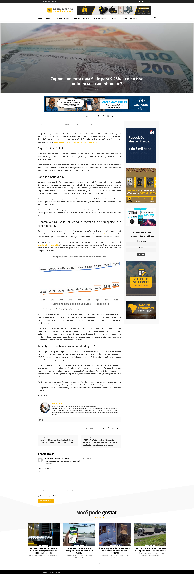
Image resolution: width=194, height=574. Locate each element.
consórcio (102, 234)
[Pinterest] (103, 116)
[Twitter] (146, 1)
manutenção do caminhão (48, 245)
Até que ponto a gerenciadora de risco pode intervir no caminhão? (150, 549)
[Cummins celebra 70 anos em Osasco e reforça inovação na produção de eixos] (44, 534)
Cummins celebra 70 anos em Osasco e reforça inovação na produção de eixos (43, 550)
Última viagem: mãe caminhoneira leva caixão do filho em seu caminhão (114, 550)
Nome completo (141, 241)
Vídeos (47, 18)
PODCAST (76, 18)
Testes (113, 18)
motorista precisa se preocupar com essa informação (75, 142)
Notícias (86, 18)
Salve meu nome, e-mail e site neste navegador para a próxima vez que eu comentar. (64, 496)
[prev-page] (94, 563)
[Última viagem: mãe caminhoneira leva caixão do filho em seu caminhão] (115, 534)
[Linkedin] (113, 116)
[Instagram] (142, 1)
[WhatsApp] (108, 116)
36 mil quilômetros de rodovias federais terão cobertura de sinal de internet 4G (57, 441)
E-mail (141, 247)
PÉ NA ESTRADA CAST (62, 18)
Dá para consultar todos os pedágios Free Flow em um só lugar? (79, 550)
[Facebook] (139, 1)
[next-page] (99, 563)
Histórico (123, 18)
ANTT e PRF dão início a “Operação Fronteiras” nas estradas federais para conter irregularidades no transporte (100, 442)
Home (40, 18)
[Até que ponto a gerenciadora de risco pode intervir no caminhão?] (150, 534)
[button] (155, 18)
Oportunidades (100, 18)
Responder (48, 463)
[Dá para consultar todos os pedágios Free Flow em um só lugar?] (79, 534)
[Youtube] (149, 1)
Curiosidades (97, 74)
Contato (133, 18)
